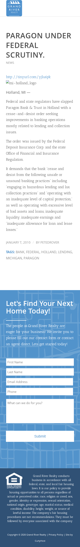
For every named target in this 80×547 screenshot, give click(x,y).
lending (65, 252)
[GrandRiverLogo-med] (33, 8)
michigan (14, 258)
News (10, 63)
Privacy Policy (56, 534)
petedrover (49, 242)
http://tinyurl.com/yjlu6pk (28, 77)
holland (48, 252)
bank (20, 252)
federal (33, 252)
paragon (31, 258)
